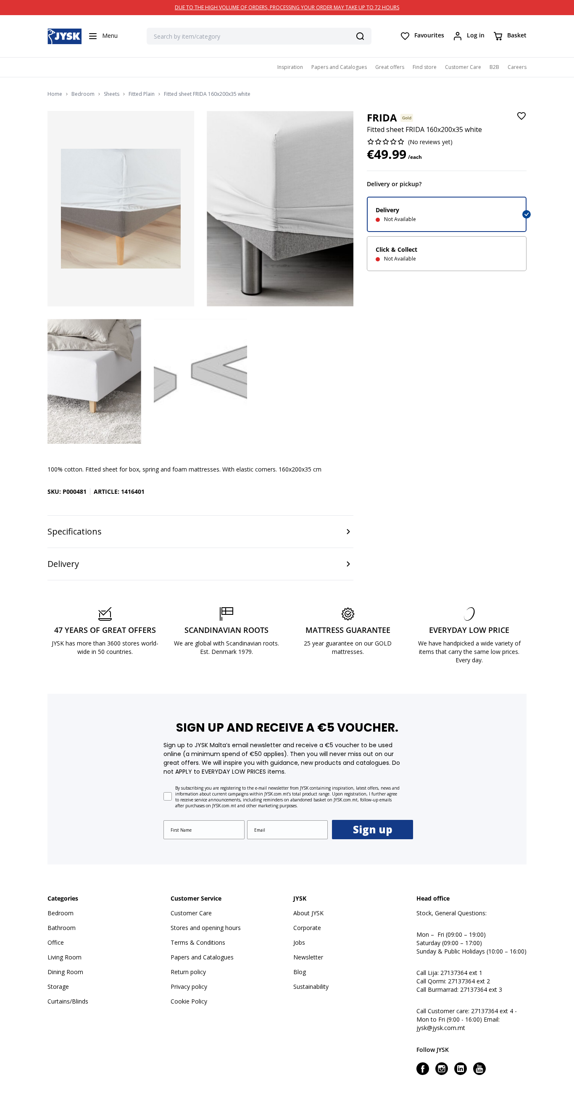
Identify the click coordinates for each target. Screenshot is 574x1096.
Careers (517, 67)
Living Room (64, 957)
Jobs (299, 942)
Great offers (389, 67)
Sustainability (311, 987)
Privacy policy (189, 987)
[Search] (360, 36)
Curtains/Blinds (67, 1001)
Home (54, 94)
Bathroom (61, 928)
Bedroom (83, 94)
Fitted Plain (142, 94)
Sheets (111, 94)
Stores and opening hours (206, 928)
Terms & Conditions (198, 942)
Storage (58, 987)
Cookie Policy (189, 1001)
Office (55, 942)
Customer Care (463, 67)
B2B (494, 67)
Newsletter (308, 957)
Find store (425, 67)
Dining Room (65, 972)
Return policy (188, 972)
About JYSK (308, 913)
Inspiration (290, 67)
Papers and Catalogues (339, 67)
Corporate (307, 928)
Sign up (372, 829)
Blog (299, 972)
